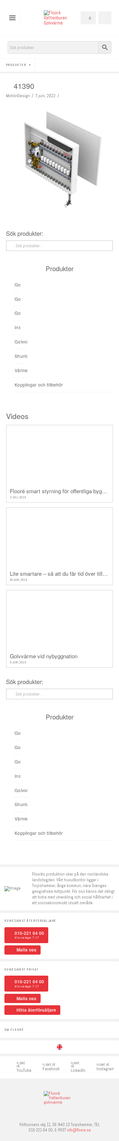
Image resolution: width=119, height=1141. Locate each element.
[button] (14, 17)
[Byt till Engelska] (59, 1047)
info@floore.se (79, 1130)
